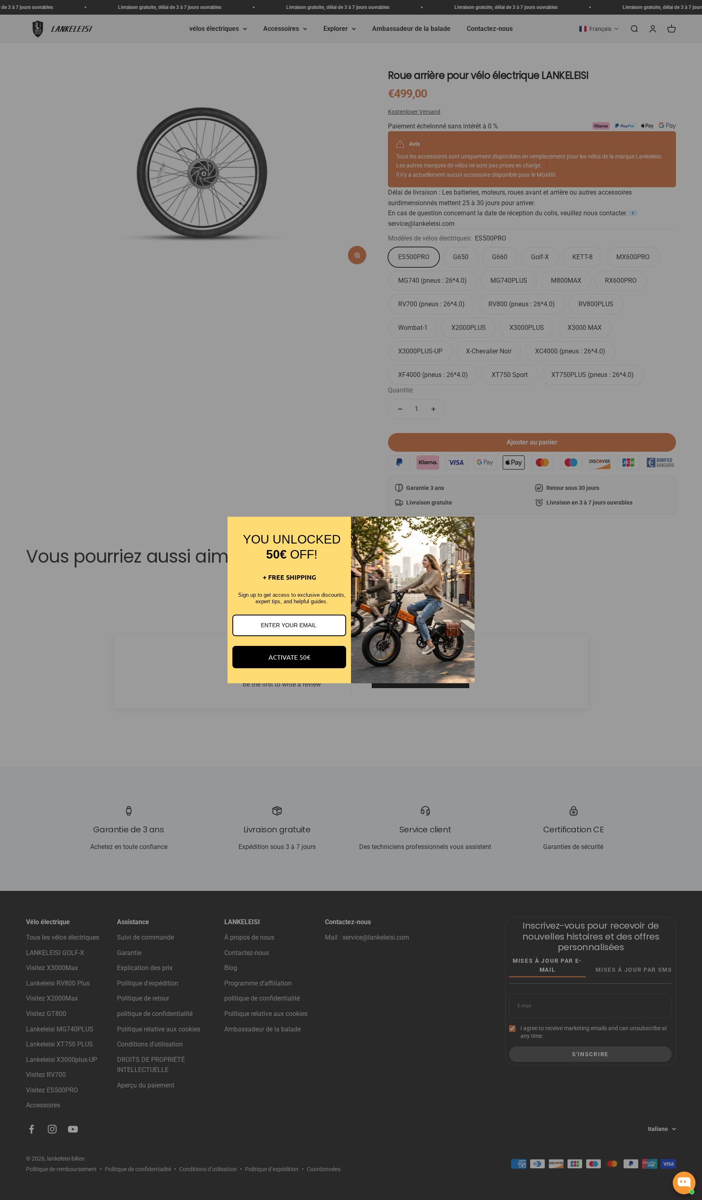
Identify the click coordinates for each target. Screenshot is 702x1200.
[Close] (464, 526)
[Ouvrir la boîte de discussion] (684, 1183)
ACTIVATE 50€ (289, 657)
